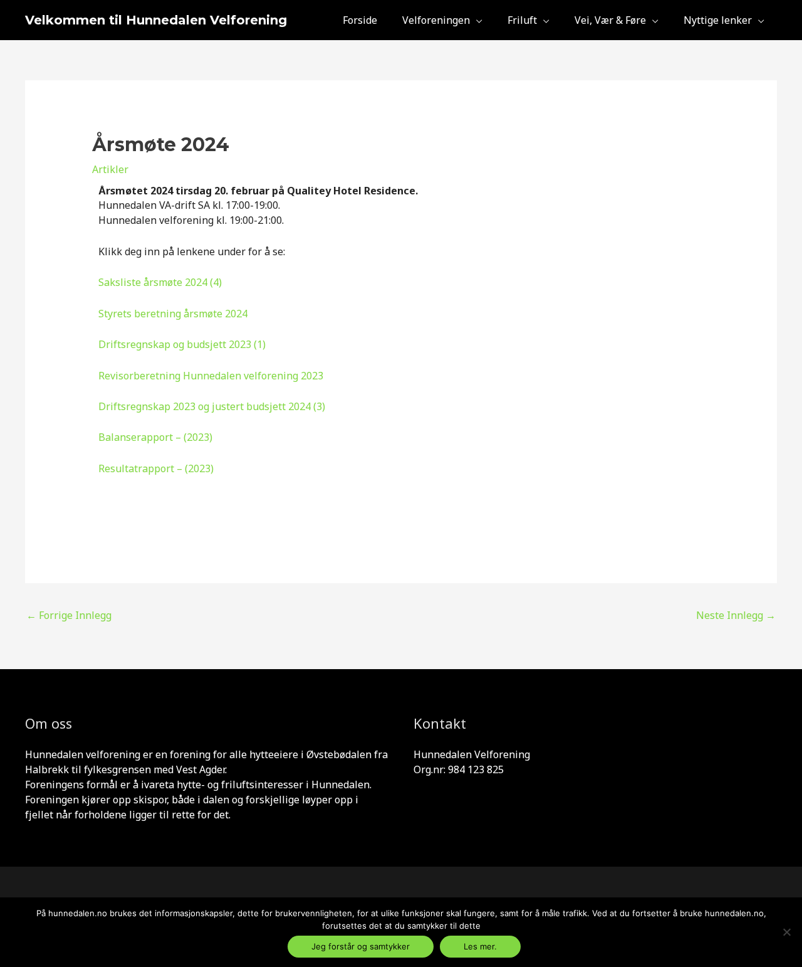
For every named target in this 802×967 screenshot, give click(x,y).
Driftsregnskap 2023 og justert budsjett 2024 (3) (211, 406)
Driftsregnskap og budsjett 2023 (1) (182, 344)
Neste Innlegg (736, 615)
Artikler (110, 169)
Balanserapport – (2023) (155, 437)
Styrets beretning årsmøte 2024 (172, 313)
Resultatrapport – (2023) (156, 468)
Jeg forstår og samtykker (360, 946)
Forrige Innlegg (69, 615)
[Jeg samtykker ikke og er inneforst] (786, 932)
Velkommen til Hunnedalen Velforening (156, 20)
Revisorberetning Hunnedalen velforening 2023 (212, 376)
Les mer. (480, 946)
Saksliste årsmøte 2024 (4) (160, 282)
